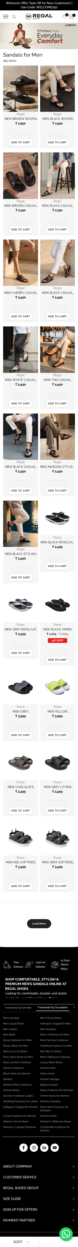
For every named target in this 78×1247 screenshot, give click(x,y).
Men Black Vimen (57, 629)
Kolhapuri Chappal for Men (55, 1023)
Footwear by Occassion (53, 1007)
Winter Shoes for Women (54, 1095)
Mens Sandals (11, 1018)
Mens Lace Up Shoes (15, 1051)
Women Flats (48, 1068)
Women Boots (11, 1090)
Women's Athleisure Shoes (55, 1121)
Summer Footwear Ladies (18, 1095)
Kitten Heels (47, 1073)
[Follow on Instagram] (34, 1148)
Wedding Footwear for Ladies (20, 1101)
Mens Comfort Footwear (17, 1062)
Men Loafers (10, 1029)
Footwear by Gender (18, 1007)
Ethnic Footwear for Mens (55, 1034)
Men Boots (9, 1034)
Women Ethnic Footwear (17, 1084)
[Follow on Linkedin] (44, 1148)
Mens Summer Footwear (54, 1040)
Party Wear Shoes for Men (18, 1057)
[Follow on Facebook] (23, 1148)
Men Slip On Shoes (51, 1051)
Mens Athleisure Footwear (55, 1057)
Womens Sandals (50, 1101)
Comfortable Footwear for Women (55, 1129)
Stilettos (7, 1079)
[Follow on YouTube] (55, 1148)
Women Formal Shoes (16, 1121)
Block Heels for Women (16, 1073)
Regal (21, 114)
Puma (57, 537)
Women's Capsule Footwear (19, 1127)
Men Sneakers (48, 1029)
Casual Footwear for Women (19, 1115)
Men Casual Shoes (13, 1023)
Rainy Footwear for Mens (17, 1040)
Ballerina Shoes (49, 1084)
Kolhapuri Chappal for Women (20, 1107)
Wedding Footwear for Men (56, 1045)
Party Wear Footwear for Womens (54, 1109)
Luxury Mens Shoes (51, 1062)
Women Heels (48, 1115)
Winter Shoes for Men (15, 1045)
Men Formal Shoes (51, 1018)
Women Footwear (13, 1068)
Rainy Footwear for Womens (56, 1090)
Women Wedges (50, 1079)
